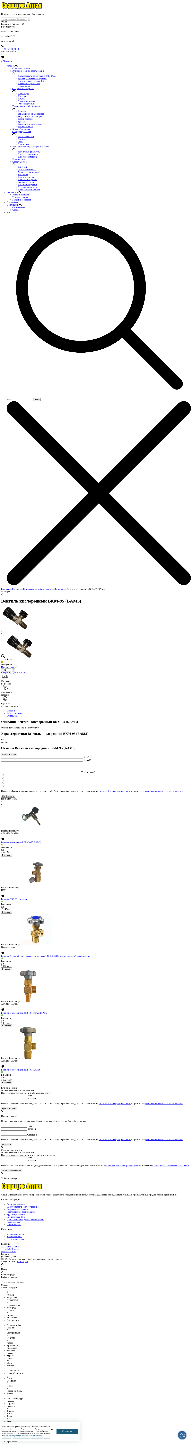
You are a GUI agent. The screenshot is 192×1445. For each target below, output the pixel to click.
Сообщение (32, 1135)
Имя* (86, 757)
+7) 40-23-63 (10, 1249)
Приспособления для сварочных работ (25, 1219)
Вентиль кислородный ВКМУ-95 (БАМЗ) (21, 842)
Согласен (67, 1431)
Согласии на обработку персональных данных (31, 1438)
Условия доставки (15, 1234)
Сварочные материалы (18, 1209)
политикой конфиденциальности (115, 791)
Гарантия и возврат (16, 1239)
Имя (30, 1095)
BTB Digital (22, 1261)
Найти (36, 400)
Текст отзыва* (88, 772)
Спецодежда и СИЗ (16, 1217)
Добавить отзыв (9, 754)
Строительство (14, 1224)
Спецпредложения (16, 1204)
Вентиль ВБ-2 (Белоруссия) (14, 899)
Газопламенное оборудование (21, 1212)
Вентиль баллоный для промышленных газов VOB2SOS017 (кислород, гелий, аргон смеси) (45, 956)
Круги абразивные (16, 1214)
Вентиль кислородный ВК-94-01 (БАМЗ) (20, 1070)
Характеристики (15, 713)
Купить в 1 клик (19, 672)
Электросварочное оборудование (23, 1207)
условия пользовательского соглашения (164, 791)
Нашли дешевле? (9, 667)
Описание (11, 711)
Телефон (32, 1098)
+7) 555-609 (10, 1246)
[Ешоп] (21, 9)
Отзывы (12, 716)
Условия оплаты (14, 1236)
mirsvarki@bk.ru (8, 1251)
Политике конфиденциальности (15, 1435)
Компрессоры (13, 1222)
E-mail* (87, 760)
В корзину (6, 672)
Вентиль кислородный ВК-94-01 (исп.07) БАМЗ (24, 1013)
